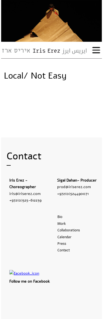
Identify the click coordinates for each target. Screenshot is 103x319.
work (61, 223)
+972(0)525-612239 (25, 200)
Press (61, 243)
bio (59, 216)
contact (63, 250)
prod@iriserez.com (74, 186)
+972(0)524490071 (73, 193)
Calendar (64, 237)
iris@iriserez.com (25, 193)
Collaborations (68, 230)
